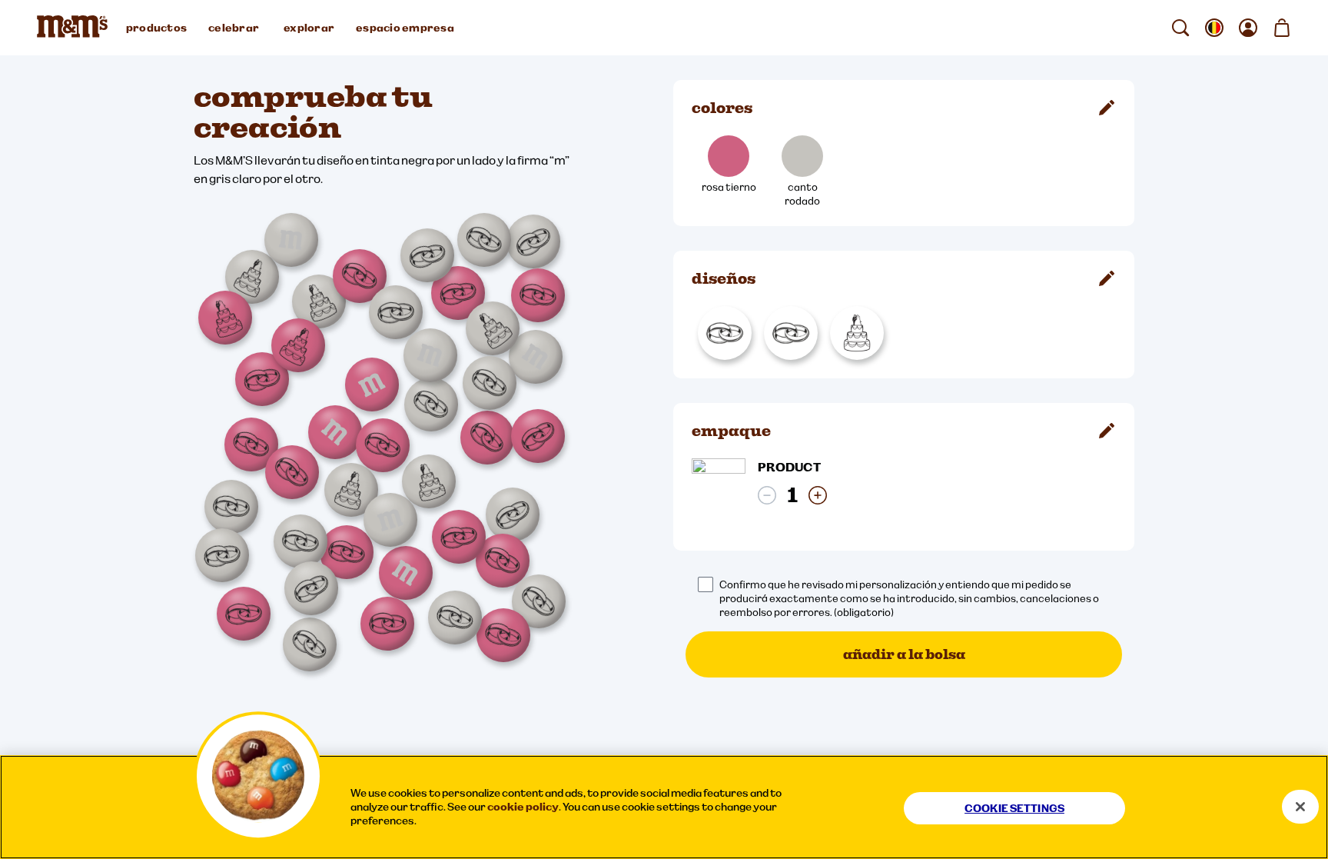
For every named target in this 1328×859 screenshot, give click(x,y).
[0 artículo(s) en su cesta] (1282, 27)
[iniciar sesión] (1248, 27)
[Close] (1300, 807)
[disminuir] (767, 495)
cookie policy (523, 807)
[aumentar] (817, 495)
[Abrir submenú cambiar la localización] (1214, 27)
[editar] (1106, 107)
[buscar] (1180, 27)
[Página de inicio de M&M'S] (75, 28)
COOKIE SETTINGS (1014, 808)
